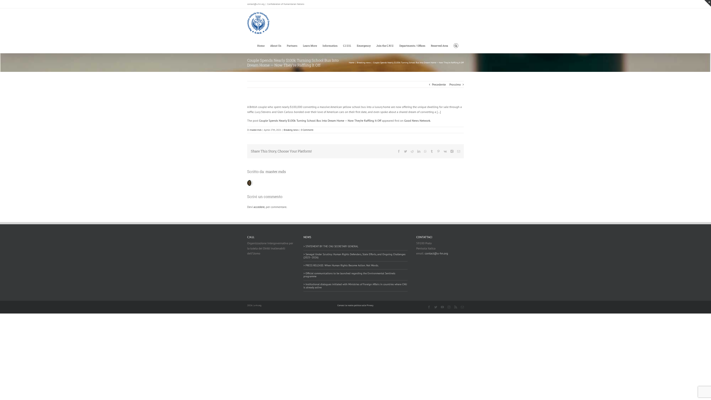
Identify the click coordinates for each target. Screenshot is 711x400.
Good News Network (417, 120)
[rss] (455, 307)
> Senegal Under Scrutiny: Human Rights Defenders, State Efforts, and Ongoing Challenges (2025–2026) (354, 256)
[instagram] (449, 307)
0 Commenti (307, 129)
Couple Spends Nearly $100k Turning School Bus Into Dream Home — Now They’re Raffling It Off (320, 120)
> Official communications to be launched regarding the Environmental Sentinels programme (349, 275)
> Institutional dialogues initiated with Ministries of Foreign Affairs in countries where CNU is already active (355, 286)
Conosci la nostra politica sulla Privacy (355, 305)
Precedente (439, 84)
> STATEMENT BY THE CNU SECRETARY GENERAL (330, 246)
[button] (456, 45)
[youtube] (442, 307)
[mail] (462, 307)
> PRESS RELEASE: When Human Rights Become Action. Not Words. (341, 265)
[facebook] (429, 307)
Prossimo (455, 84)
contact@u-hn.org (436, 253)
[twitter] (435, 307)
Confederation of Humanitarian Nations (285, 4)
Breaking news (291, 129)
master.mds (255, 129)
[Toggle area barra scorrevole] (707, 3)
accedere (259, 207)
